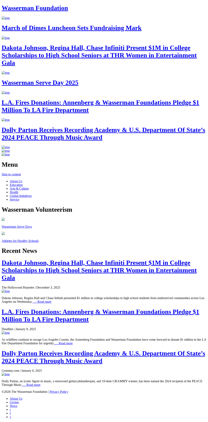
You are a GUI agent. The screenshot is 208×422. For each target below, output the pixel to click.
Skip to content (11, 174)
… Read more (41, 301)
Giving (14, 402)
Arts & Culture (19, 188)
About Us (16, 181)
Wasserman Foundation (35, 8)
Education (16, 185)
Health (14, 192)
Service (14, 199)
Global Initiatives (21, 196)
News (13, 406)
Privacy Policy (59, 391)
